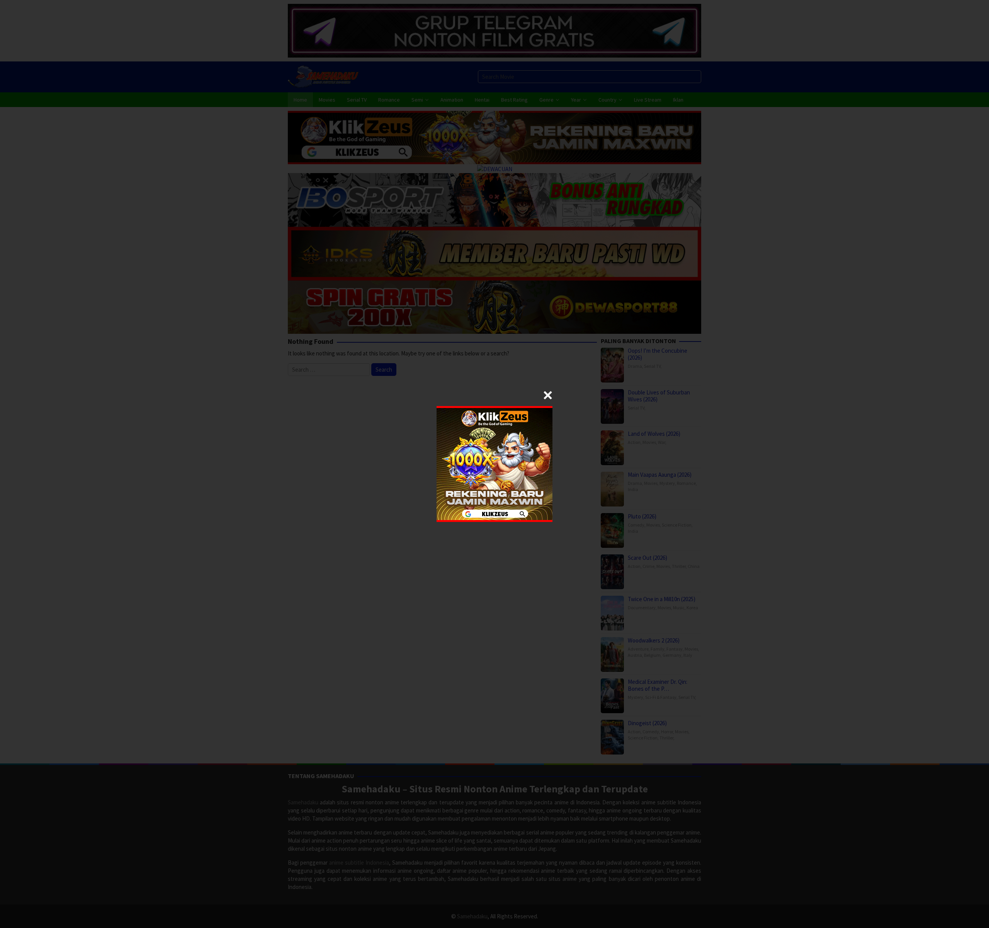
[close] (547, 395)
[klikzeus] (494, 463)
